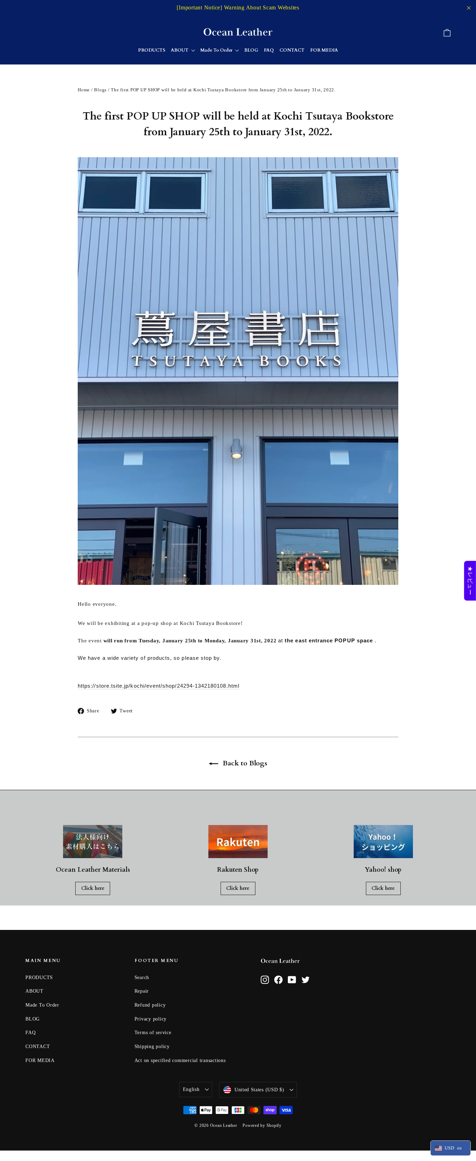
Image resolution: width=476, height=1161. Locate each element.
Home (84, 89)
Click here (93, 888)
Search (142, 977)
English (191, 1089)
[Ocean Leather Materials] (92, 841)
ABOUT (180, 50)
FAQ (269, 50)
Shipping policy (152, 1046)
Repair (142, 991)
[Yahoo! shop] (383, 841)
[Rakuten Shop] (238, 841)
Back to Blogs (244, 763)
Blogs (100, 89)
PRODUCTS (151, 50)
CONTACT (292, 50)
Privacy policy (151, 1019)
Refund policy (150, 1005)
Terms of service (153, 1032)
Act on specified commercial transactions (180, 1060)
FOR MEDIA (324, 50)
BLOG (251, 50)
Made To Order (216, 50)
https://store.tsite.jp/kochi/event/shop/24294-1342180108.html (158, 686)
